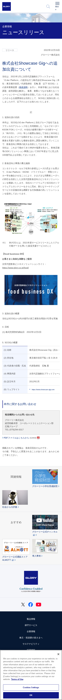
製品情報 (31, 619)
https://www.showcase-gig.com (43, 389)
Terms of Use (17, 679)
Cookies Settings (31, 687)
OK (30, 695)
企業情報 (31, 631)
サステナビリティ (31, 644)
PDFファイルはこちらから (20, 438)
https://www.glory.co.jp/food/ (15, 267)
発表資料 (23, 87)
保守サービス (31, 625)
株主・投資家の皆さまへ (31, 637)
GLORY (6, 6)
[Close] (58, 654)
